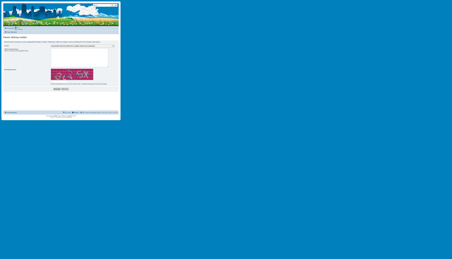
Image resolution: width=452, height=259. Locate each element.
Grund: (6, 45)
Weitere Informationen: (11, 49)
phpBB (55, 115)
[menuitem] (17, 27)
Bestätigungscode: (10, 69)
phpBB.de (69, 117)
